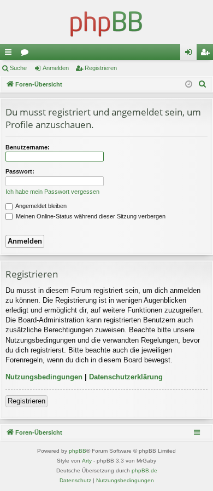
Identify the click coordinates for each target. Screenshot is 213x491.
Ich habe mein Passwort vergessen (52, 191)
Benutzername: (27, 147)
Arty (87, 461)
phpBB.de (144, 470)
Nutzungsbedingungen (43, 377)
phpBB (77, 451)
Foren (27, 54)
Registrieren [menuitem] (207, 54)
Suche (18, 68)
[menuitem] (203, 84)
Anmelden (56, 68)
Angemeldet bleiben (40, 206)
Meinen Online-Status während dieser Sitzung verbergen (89, 216)
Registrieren (101, 68)
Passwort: (19, 171)
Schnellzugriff (10, 54)
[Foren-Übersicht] (106, 22)
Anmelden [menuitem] (191, 54)
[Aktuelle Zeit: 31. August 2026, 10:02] (188, 84)
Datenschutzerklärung (126, 377)
